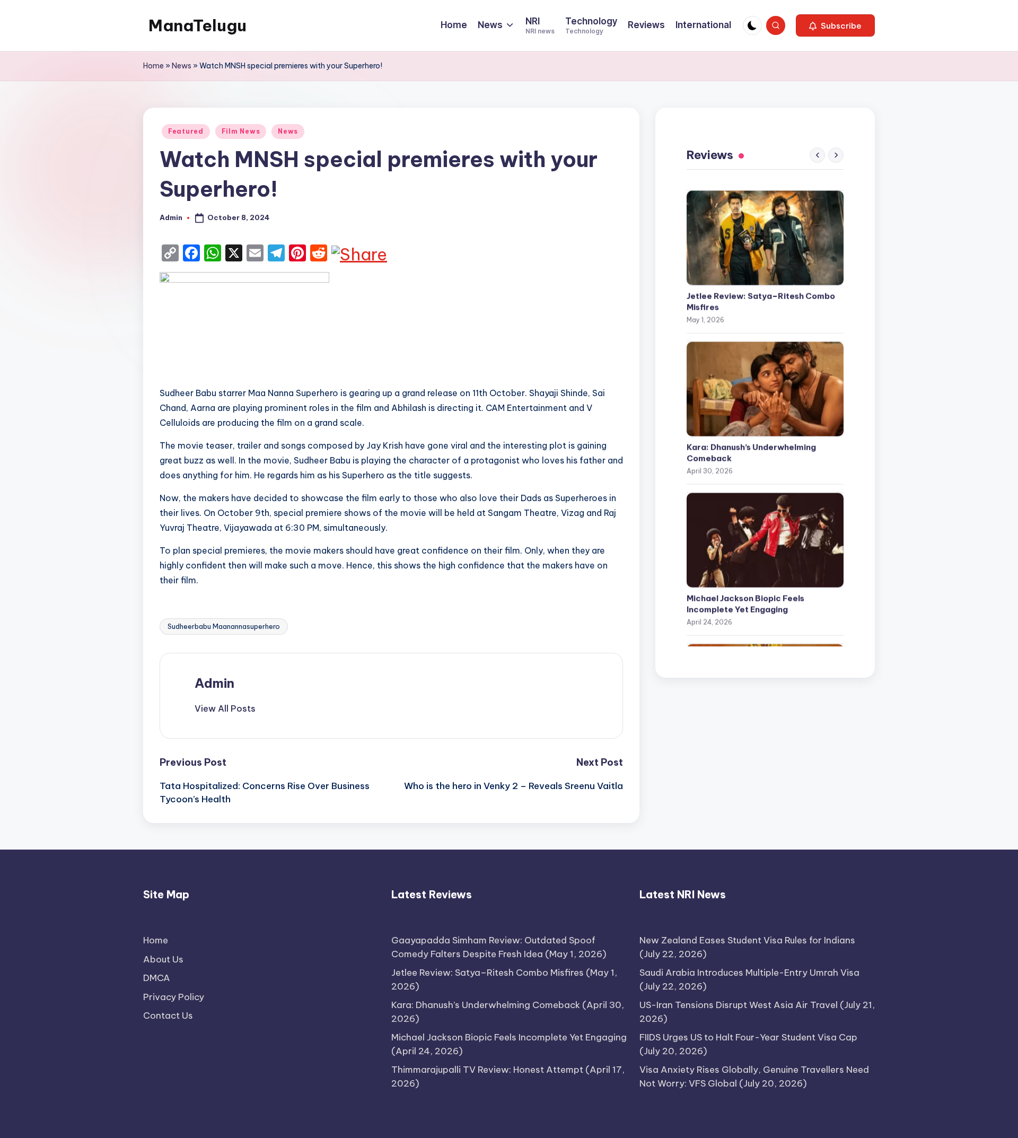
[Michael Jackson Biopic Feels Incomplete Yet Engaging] (765, 532)
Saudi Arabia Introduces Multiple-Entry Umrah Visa (749, 972)
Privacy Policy (173, 997)
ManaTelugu (197, 25)
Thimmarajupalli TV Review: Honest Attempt (487, 1069)
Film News (241, 131)
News (181, 66)
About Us (163, 959)
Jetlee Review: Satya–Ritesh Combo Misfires (761, 293)
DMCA (156, 978)
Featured (186, 131)
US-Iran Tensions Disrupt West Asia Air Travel (738, 1005)
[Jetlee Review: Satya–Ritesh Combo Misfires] (765, 230)
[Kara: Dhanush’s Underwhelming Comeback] (765, 381)
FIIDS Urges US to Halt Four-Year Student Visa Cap (748, 1037)
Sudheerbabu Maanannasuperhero (224, 626)
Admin (214, 683)
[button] (835, 25)
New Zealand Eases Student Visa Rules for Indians (747, 940)
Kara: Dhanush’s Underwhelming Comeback (751, 445)
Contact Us (168, 1015)
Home (153, 66)
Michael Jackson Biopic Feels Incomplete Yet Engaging (745, 596)
